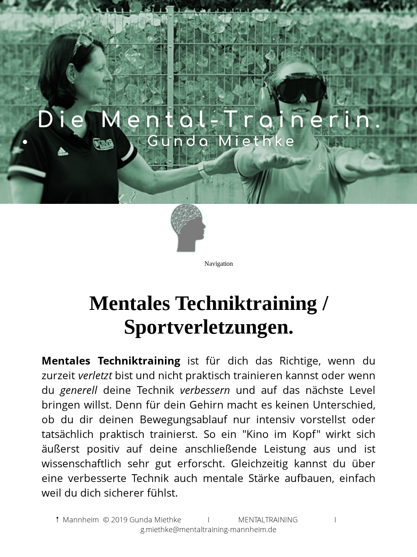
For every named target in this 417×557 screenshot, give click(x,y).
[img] (208, 102)
